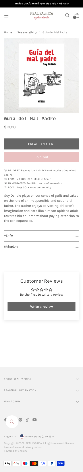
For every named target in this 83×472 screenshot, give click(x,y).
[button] (67, 15)
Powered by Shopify (15, 450)
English (8, 436)
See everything (27, 32)
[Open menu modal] (6, 15)
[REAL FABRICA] (41, 15)
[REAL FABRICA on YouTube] (35, 420)
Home (8, 32)
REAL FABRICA (34, 443)
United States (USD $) (38, 436)
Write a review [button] (41, 306)
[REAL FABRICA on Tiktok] (28, 420)
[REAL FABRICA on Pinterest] (20, 420)
